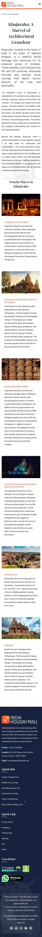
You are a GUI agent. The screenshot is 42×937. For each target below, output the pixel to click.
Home (3, 14)
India (8, 14)
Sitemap (5, 838)
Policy (4, 849)
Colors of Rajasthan (10, 799)
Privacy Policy (7, 822)
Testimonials (7, 833)
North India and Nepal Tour (12, 804)
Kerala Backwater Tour (11, 788)
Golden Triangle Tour (10, 777)
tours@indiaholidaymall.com (18, 760)
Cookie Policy (28, 910)
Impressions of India (10, 793)
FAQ (3, 844)
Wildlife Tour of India (10, 782)
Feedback (6, 827)
